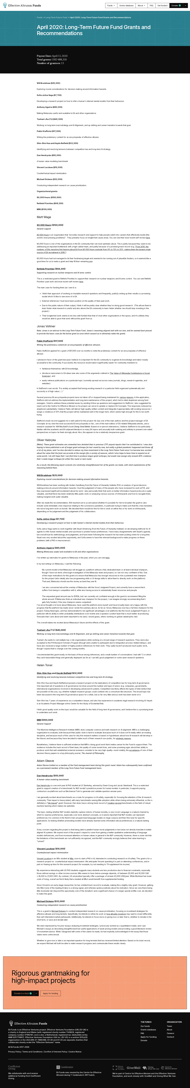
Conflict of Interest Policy (55, 1052)
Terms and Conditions (32, 1052)
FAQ (142, 1033)
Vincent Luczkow (44, 858)
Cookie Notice (75, 1052)
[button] (176, 5)
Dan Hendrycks (43, 785)
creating (111, 803)
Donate (144, 1040)
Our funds (145, 1026)
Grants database (148, 1030)
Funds (39, 17)
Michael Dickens (59, 911)
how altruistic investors (116, 914)
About (169, 1030)
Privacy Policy (14, 1052)
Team (169, 1026)
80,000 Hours (43, 235)
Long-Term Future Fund (56, 17)
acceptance (134, 750)
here (148, 238)
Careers (170, 1033)
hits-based (52, 803)
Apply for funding (149, 1037)
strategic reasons (123, 738)
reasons (129, 397)
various (123, 397)
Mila (71, 858)
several (118, 803)
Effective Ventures (30, 1030)
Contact (170, 1037)
